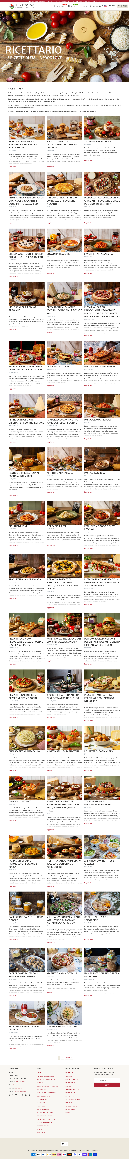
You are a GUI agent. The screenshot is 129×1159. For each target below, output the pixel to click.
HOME (39, 1073)
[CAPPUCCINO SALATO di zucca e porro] (27, 903)
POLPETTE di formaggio (98, 751)
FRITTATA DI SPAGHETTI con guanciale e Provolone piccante (62, 200)
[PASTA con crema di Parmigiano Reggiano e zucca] (27, 847)
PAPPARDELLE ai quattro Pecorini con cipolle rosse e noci (64, 310)
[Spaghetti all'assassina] (102, 240)
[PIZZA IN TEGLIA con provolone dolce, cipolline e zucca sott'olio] (27, 625)
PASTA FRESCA (41, 1089)
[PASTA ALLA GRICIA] (102, 459)
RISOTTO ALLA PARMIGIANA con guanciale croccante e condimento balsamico (26, 200)
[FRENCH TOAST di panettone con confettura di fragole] (27, 353)
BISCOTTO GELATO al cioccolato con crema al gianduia (62, 144)
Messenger (18, 1088)
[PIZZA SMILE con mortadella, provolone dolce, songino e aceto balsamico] (102, 566)
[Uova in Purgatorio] (64, 240)
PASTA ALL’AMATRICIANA (97, 419)
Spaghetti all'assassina (98, 254)
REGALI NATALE (41, 1132)
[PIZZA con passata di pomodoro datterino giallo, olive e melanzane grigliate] (64, 566)
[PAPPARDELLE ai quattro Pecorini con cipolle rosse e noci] (64, 294)
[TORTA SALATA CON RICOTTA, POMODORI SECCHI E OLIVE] (64, 406)
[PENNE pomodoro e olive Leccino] (102, 513)
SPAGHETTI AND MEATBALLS (62, 973)
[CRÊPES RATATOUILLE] (64, 353)
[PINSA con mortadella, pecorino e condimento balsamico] (102, 681)
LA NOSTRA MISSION (71, 1079)
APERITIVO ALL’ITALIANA (60, 473)
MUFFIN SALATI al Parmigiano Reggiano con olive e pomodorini (64, 863)
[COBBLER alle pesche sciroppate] (102, 903)
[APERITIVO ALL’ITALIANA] (64, 459)
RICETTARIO (69, 1073)
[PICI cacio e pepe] (64, 513)
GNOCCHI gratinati (20, 801)
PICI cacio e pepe (57, 526)
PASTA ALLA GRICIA (94, 473)
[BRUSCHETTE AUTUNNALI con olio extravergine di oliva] (64, 681)
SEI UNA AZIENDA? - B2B (72, 1099)
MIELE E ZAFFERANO (43, 1126)
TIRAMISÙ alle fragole (97, 141)
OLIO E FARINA (41, 1102)
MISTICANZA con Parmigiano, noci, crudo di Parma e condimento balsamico (64, 920)
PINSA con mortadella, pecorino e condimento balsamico (99, 698)
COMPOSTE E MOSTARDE (44, 1122)
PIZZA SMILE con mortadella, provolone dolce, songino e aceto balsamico (101, 582)
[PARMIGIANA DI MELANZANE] (102, 353)
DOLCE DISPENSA (42, 1099)
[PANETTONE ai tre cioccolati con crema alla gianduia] (64, 625)
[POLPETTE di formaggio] (102, 738)
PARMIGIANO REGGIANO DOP (46, 1076)
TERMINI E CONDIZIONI (72, 1089)
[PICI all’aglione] (27, 513)
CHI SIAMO (68, 1076)
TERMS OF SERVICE (71, 1106)
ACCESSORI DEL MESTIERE (45, 1112)
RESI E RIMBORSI (70, 1093)
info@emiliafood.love (19, 1091)
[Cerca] (102, 6)
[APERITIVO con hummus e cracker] (102, 847)
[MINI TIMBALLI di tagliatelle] (64, 738)
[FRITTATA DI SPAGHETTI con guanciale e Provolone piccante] (64, 184)
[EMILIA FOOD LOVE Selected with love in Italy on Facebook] (13, 1095)
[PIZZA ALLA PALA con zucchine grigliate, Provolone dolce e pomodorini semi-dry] (102, 184)
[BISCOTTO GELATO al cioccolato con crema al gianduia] (64, 128)
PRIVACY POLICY (70, 1096)
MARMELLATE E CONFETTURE (46, 1119)
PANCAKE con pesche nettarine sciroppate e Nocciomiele (23, 144)
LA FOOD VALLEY (70, 1083)
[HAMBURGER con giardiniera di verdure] (102, 960)
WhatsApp (15, 1085)
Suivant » (69, 1058)
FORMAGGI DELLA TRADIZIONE (46, 1079)
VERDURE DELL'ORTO (43, 1096)
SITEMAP (68, 1112)
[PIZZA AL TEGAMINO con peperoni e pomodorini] (27, 681)
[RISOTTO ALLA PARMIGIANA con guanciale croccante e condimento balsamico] (27, 184)
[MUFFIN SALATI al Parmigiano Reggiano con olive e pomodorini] (64, 847)
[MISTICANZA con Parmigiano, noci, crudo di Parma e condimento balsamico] (64, 903)
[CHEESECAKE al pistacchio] (27, 738)
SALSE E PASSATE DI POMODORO (46, 1093)
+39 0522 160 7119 (20, 1082)
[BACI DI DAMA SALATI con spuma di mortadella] (27, 960)
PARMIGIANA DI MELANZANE (100, 366)
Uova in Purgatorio (59, 254)
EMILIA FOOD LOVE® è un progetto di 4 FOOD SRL (46, 1150)
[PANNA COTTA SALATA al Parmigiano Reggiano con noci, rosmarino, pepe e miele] (64, 788)
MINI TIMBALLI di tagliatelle (63, 751)
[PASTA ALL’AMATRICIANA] (102, 406)
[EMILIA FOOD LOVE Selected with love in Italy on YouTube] (16, 1095)
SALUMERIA (40, 1083)
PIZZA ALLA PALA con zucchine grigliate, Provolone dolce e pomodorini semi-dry (102, 200)
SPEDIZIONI (68, 1086)
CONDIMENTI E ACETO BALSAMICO (47, 1086)
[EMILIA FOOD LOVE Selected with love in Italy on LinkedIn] (26, 1095)
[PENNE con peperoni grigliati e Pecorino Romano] (27, 406)
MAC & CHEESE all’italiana (62, 1026)
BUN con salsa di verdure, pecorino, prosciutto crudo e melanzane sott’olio (102, 641)
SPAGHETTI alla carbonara (25, 579)
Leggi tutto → (13, 167)
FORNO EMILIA (41, 1106)
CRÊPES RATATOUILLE (58, 366)
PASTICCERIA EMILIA (43, 1109)
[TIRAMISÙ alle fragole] (102, 128)
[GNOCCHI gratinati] (27, 788)
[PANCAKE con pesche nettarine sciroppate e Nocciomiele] (27, 128)
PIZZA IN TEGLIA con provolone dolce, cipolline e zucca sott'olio (26, 641)
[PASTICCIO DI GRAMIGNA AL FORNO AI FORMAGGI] (27, 459)
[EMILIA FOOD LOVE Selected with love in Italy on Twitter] (10, 1095)
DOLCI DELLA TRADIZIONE (45, 1116)
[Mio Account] (100, 6)
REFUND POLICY (70, 1109)
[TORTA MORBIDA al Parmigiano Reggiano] (102, 788)
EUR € (64, 1144)
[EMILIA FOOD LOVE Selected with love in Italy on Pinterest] (23, 1095)
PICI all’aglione (18, 526)
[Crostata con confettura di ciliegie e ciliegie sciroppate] (27, 240)
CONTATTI (68, 1102)
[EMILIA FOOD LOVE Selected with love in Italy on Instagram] (30, 1095)
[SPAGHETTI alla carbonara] (27, 566)
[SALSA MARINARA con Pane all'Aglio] (27, 1013)
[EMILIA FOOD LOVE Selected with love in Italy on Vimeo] (20, 1095)
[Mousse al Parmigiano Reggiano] (27, 294)
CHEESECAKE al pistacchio (24, 751)
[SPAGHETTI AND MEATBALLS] (64, 960)
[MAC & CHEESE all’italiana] (64, 1013)
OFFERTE (40, 1129)
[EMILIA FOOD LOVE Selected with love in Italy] (22, 6)
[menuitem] (57, 6)
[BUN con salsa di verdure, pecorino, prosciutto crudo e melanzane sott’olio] (102, 625)
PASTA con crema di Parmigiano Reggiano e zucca (23, 863)
